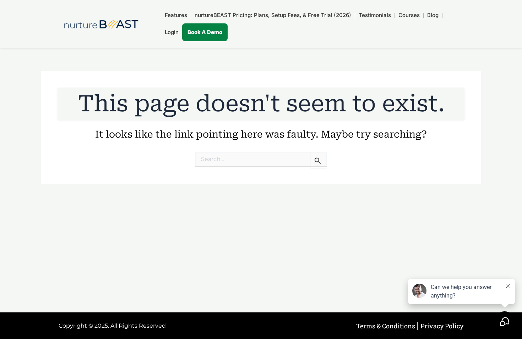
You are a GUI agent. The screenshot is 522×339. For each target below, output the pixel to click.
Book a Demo (204, 32)
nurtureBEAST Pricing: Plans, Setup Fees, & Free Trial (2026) (273, 15)
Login (172, 32)
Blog (433, 15)
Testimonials (375, 15)
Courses (409, 15)
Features (176, 15)
